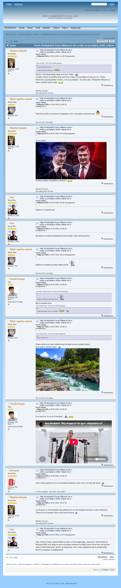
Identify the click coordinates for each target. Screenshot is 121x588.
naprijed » (112, 38)
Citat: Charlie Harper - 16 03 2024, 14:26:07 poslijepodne (50, 305)
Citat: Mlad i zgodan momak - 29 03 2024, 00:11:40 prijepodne (52, 291)
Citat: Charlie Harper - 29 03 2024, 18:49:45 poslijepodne (50, 333)
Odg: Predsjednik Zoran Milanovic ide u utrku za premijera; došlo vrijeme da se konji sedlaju (54, 52)
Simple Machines (71, 583)
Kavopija (14, 470)
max (12, 197)
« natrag (105, 38)
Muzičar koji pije (18, 50)
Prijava (9, 4)
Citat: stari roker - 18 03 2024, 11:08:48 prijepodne (49, 63)
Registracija (18, 4)
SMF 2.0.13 (50, 583)
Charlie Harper (17, 279)
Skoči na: (96, 570)
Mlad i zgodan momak (21, 99)
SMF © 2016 (59, 583)
